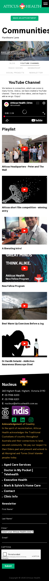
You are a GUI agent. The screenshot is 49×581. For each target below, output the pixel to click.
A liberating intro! (12, 249)
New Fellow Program (13, 286)
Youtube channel (29, 63)
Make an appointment (13, 52)
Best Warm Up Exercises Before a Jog (23, 324)
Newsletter (36, 73)
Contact (9, 491)
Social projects (15, 73)
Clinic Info (11, 496)
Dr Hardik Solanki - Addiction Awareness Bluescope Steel (18, 363)
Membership (34, 68)
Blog (12, 63)
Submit (8, 566)
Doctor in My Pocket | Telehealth (18, 472)
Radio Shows (16, 68)
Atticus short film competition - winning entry (24, 209)
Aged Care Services (17, 465)
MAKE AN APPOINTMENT (24, 18)
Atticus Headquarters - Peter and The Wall (23, 168)
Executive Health (15, 480)
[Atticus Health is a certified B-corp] (5, 413)
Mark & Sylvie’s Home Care (22, 485)
